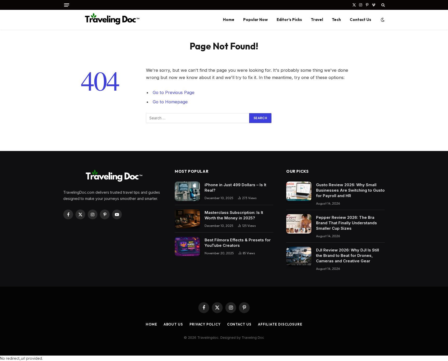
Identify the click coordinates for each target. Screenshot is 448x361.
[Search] (382, 5)
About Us (173, 324)
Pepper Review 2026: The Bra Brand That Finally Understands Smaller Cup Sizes (346, 223)
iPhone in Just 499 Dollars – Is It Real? (235, 187)
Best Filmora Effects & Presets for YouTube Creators (238, 242)
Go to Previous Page (173, 92)
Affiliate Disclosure (280, 324)
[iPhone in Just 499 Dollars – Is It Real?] (187, 191)
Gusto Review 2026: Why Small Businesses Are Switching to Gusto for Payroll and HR (350, 190)
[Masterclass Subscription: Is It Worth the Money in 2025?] (187, 219)
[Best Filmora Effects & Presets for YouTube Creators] (187, 246)
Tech (336, 19)
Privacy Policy (205, 324)
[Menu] (66, 5)
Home (228, 19)
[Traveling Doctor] (110, 20)
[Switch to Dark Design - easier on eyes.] (382, 20)
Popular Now (255, 19)
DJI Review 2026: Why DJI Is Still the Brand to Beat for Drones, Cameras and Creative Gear (347, 255)
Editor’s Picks (289, 19)
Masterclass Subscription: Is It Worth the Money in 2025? (234, 215)
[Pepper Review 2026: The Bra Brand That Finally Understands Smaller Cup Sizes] (298, 224)
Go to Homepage (170, 101)
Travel (317, 19)
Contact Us (360, 19)
